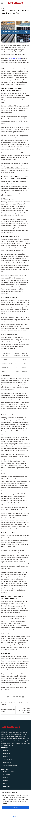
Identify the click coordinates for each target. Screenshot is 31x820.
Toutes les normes (8, 772)
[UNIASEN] (15, 2)
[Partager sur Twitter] (14, 697)
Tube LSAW (6, 756)
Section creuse (7, 759)
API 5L (5, 784)
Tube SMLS (6, 753)
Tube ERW (6, 750)
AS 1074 (5, 781)
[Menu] (2, 3)
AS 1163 (5, 778)
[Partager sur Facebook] (11, 697)
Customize (15, 812)
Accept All (15, 807)
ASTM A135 (6, 787)
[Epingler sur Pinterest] (20, 697)
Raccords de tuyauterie (10, 765)
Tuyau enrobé (7, 762)
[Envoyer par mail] (17, 697)
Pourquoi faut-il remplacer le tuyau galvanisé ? (24, 710)
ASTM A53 (12, 58)
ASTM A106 (6, 775)
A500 (19, 58)
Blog (2, 8)
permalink (3, 704)
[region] (15, 805)
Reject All (15, 816)
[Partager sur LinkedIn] (23, 697)
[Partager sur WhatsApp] (8, 697)
